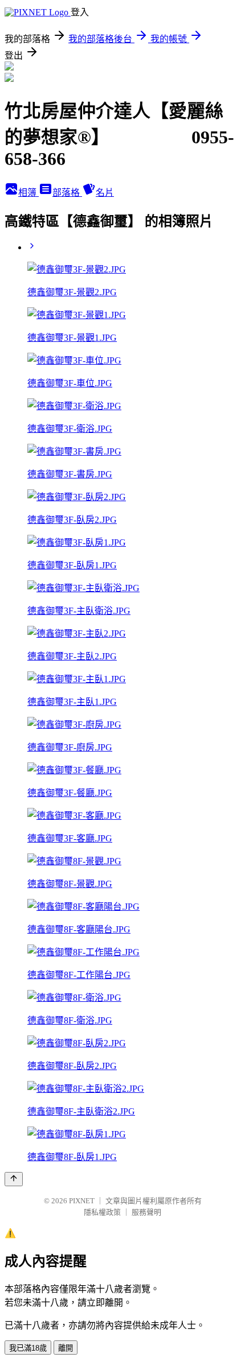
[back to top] (14, 1179)
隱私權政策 (102, 1212)
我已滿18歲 (28, 1348)
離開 (65, 1348)
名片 (105, 192)
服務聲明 (146, 1212)
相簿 (28, 192)
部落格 (67, 192)
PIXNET (82, 1200)
